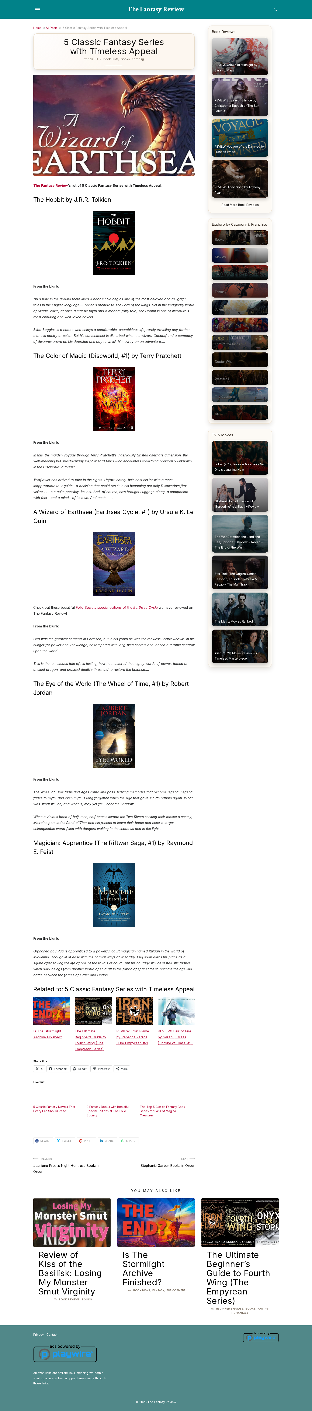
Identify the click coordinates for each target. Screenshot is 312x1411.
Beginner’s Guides (229, 1308)
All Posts (52, 28)
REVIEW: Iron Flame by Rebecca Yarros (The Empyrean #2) (132, 1037)
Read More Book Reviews (240, 205)
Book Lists (110, 59)
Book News (141, 1290)
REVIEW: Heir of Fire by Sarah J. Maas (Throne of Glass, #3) (175, 1037)
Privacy (38, 1334)
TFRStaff (91, 59)
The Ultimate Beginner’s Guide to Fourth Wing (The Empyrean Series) (90, 1040)
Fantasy (138, 59)
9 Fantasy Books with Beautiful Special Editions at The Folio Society (108, 1111)
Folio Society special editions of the (117, 607)
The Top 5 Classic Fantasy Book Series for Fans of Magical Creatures (162, 1111)
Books (125, 59)
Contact (51, 1334)
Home (37, 28)
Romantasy (240, 1312)
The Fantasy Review (156, 9)
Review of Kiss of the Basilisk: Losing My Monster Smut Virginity (70, 1273)
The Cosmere (176, 1290)
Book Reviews (69, 1299)
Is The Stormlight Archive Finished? (47, 1034)
